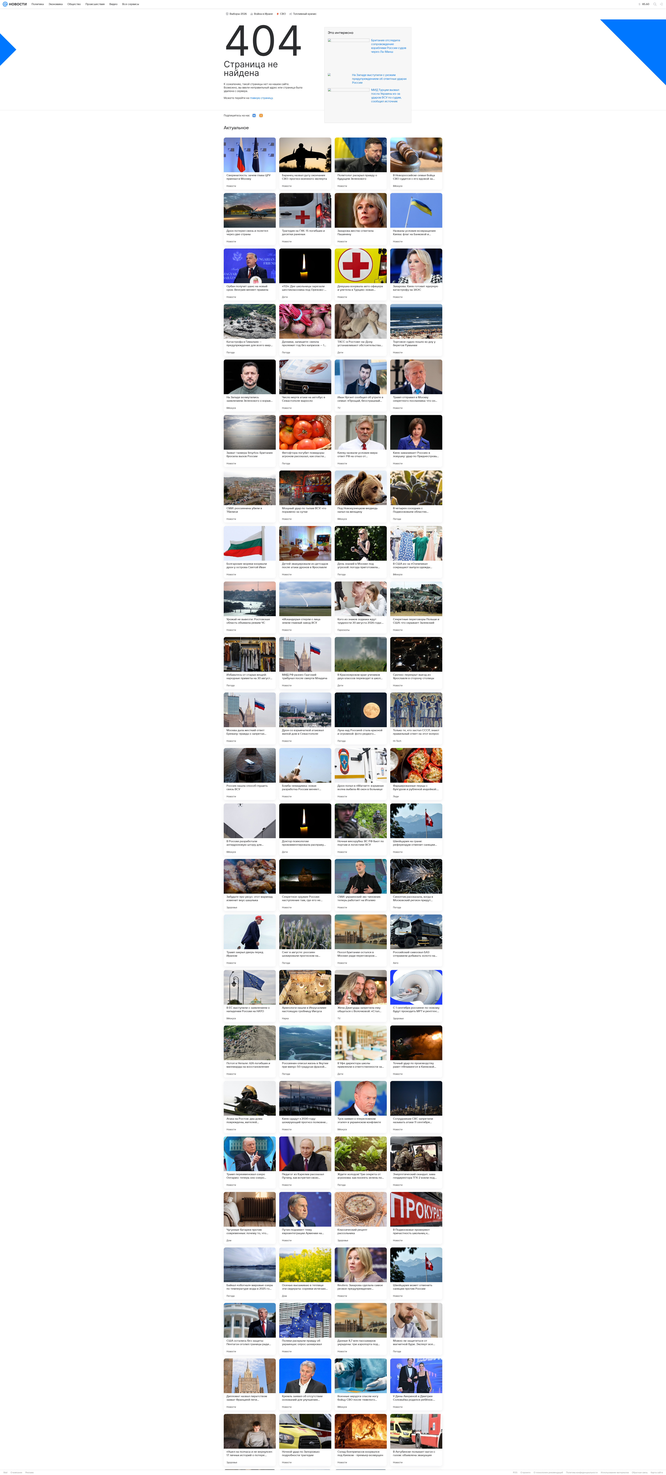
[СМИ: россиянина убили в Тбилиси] (250, 497)
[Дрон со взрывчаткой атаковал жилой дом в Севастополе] (305, 718)
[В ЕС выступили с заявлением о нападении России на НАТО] (250, 996)
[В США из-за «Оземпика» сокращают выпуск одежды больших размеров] (416, 552)
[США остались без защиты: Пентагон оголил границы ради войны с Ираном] (250, 1329)
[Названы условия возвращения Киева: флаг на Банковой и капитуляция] (416, 219)
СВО (283, 13)
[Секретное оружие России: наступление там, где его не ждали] (305, 885)
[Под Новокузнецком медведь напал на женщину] (361, 497)
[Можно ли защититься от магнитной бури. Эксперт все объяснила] (416, 1329)
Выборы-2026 (238, 13)
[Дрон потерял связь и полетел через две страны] (250, 219)
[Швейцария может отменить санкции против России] (416, 1273)
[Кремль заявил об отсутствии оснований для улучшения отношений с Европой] (305, 1384)
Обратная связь (640, 1472)
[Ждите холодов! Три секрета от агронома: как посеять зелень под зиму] (361, 1162)
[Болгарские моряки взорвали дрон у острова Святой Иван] (250, 552)
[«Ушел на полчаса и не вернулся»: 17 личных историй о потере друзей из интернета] (250, 1440)
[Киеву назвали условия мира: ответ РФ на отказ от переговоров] (361, 441)
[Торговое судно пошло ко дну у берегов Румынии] (416, 330)
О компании (16, 1472)
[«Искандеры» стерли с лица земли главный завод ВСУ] (305, 608)
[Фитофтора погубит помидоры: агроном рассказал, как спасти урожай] (305, 441)
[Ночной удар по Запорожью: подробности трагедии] (305, 1440)
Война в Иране (263, 13)
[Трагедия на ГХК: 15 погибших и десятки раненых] (305, 219)
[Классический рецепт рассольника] (361, 1218)
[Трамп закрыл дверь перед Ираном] (250, 940)
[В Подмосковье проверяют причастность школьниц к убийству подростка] (416, 1218)
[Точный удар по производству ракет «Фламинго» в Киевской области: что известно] (416, 1051)
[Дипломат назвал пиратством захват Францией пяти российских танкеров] (250, 1384)
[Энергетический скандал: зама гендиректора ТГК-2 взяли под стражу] (416, 1162)
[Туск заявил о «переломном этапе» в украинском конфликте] (361, 1107)
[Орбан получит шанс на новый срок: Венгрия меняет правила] (250, 275)
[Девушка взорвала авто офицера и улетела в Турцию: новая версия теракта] (361, 275)
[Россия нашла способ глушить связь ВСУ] (250, 774)
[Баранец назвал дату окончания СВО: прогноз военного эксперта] (305, 164)
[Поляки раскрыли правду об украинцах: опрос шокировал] (305, 1329)
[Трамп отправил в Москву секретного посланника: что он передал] (416, 386)
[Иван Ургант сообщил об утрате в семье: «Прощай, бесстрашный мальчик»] (361, 386)
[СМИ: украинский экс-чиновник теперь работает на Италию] (361, 885)
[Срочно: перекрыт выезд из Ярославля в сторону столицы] (416, 663)
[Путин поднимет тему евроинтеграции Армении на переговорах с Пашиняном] (305, 1218)
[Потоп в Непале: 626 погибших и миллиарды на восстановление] (250, 1051)
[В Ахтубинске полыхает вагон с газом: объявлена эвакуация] (416, 1440)
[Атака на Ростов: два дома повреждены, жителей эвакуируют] (250, 1107)
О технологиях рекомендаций (548, 1472)
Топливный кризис (305, 13)
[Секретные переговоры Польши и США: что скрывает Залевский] (416, 608)
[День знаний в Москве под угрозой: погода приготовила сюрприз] (361, 552)
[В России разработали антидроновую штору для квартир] (250, 829)
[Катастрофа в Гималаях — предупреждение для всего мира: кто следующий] (250, 330)
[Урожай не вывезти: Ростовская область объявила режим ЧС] (250, 608)
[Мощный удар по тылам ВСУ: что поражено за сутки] (305, 497)
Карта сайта (657, 1472)
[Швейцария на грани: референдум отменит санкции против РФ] (416, 829)
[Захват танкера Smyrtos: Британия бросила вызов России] (250, 441)
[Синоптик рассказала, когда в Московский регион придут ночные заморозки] (416, 885)
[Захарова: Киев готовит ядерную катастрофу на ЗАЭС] (416, 275)
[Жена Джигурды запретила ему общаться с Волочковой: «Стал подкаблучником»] (361, 996)
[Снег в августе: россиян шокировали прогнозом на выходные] (305, 940)
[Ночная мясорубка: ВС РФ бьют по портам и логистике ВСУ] (361, 829)
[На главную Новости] (17, 4)
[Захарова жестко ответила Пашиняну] (361, 219)
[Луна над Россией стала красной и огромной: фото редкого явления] (361, 718)
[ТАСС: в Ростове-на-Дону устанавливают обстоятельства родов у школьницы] (361, 330)
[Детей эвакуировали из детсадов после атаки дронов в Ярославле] (305, 552)
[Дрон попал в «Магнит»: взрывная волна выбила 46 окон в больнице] (361, 774)
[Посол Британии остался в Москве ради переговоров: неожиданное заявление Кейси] (361, 940)
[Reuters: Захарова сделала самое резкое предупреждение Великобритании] (361, 1273)
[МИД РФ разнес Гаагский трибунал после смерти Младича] (305, 663)
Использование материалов (615, 1472)
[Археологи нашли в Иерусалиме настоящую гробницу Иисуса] (305, 996)
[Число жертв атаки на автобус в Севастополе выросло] (305, 386)
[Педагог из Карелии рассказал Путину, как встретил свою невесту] (305, 1162)
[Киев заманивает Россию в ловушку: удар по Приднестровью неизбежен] (416, 441)
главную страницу (261, 98)
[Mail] (5, 4)
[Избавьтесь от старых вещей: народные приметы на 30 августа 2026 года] (250, 663)
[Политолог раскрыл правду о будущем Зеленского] (361, 164)
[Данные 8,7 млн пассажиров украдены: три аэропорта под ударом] (361, 1329)
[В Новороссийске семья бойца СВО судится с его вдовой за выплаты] (416, 164)
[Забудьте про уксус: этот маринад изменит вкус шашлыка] (250, 885)
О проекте (525, 1472)
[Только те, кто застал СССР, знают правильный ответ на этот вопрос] (416, 718)
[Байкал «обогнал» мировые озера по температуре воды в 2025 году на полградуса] (250, 1273)
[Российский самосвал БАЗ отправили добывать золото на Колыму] (416, 940)
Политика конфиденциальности (582, 1472)
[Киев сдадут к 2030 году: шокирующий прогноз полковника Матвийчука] (305, 1107)
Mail (5, 1472)
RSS (515, 1472)
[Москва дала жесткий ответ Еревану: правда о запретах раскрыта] (250, 718)
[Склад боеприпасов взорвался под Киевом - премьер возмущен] (361, 1440)
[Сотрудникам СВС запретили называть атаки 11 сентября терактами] (416, 1107)
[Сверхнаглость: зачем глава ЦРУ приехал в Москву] (250, 164)
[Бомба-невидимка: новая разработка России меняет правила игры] (305, 774)
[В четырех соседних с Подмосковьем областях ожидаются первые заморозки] (416, 497)
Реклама (29, 1472)
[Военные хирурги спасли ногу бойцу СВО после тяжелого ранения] (361, 1384)
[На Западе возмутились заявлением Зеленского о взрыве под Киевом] (250, 386)
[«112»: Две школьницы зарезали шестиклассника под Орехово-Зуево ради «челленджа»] (305, 275)
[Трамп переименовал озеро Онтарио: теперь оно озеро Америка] (250, 1162)
